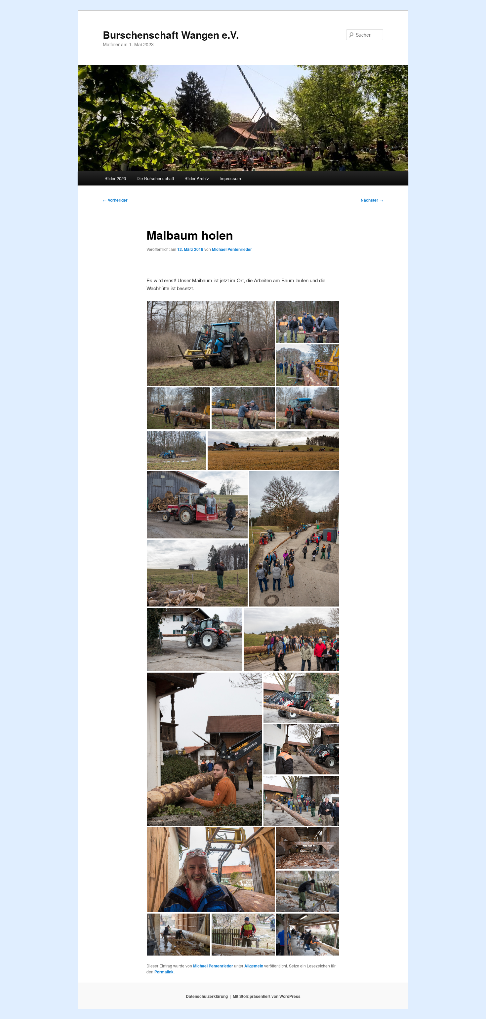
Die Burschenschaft (155, 178)
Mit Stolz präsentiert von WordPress (267, 996)
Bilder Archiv (196, 178)
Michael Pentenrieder (232, 249)
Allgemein (253, 966)
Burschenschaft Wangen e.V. (171, 34)
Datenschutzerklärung (207, 996)
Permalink (164, 972)
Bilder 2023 (115, 178)
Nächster (372, 200)
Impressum (230, 178)
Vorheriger (115, 200)
